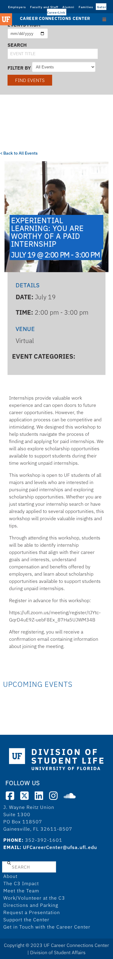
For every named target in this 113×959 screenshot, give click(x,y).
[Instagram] (53, 795)
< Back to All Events (19, 153)
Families (86, 7)
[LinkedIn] (39, 795)
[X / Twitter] (24, 795)
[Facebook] (10, 795)
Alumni (68, 7)
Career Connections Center (55, 18)
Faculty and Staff (44, 7)
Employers (17, 7)
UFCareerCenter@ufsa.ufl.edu (60, 847)
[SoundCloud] (70, 795)
